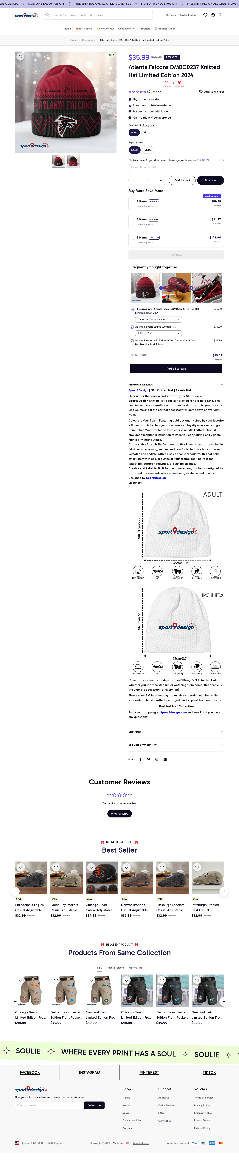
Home (73, 40)
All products (88, 40)
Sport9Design (138, 390)
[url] (30, 1072)
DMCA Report (54, 1143)
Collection (176, 706)
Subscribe (94, 1105)
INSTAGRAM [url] (89, 1072)
